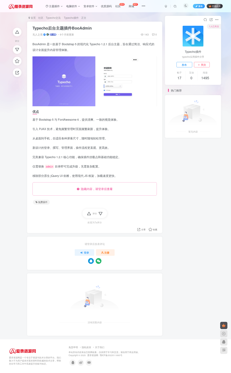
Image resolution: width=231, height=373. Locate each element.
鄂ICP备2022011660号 (111, 355)
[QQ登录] (91, 261)
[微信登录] (98, 261)
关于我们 (99, 347)
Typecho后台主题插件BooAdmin (62, 28)
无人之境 (37, 34)
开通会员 (216, 6)
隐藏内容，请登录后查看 (96, 189)
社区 (40, 17)
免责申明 (73, 347)
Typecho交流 (53, 17)
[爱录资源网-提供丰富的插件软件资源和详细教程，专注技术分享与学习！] (22, 350)
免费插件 (42, 202)
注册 (106, 252)
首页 (33, 17)
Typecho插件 (71, 17)
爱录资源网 (92, 355)
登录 (86, 252)
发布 (184, 64)
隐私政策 (86, 347)
